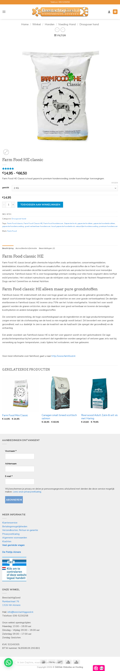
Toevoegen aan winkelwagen (40, 204)
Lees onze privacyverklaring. (27, 491)
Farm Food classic (15, 223)
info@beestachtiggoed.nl (20, 612)
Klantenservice (10, 522)
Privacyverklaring (10, 534)
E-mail (8, 476)
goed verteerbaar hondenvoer (38, 226)
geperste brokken (84, 223)
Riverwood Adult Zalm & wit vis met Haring (99, 417)
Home (25, 24)
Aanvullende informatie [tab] (26, 248)
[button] (4, 11)
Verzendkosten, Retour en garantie (20, 530)
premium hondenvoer (108, 226)
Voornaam (10, 450)
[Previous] (2, 404)
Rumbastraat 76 (10, 601)
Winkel (36, 24)
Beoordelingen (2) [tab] (47, 248)
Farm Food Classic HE (33, 223)
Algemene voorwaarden (14, 537)
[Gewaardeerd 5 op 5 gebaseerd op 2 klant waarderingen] (60, 168)
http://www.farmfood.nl (64, 356)
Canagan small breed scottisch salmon (59, 417)
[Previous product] (63, 29)
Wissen (114, 183)
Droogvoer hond (89, 24)
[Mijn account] (109, 12)
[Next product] (57, 29)
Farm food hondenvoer (53, 223)
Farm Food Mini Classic (15, 415)
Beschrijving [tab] (7, 248)
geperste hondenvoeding (13, 226)
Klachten (6, 541)
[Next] (117, 404)
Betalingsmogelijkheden (14, 526)
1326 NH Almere (11, 605)
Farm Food (12, 231)
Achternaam (11, 463)
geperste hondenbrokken (104, 223)
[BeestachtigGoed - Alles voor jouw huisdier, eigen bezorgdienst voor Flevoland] (60, 11)
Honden (49, 24)
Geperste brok (70, 223)
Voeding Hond (67, 24)
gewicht (5, 188)
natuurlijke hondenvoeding (87, 226)
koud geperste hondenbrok (63, 226)
